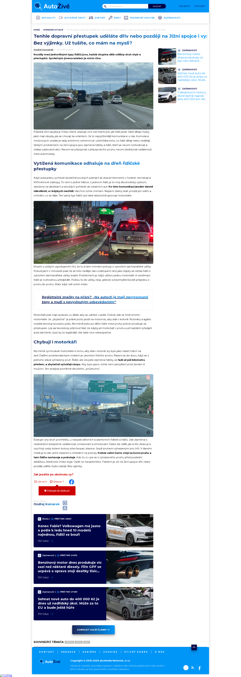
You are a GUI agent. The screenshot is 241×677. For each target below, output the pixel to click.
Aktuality (49, 18)
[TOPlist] (6, 675)
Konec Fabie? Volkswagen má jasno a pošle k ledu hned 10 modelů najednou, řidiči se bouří (69, 530)
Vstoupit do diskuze (58, 490)
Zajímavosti (172, 18)
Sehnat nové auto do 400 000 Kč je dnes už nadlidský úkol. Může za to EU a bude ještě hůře (68, 603)
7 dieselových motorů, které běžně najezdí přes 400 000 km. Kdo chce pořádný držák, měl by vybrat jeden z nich (192, 101)
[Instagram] (186, 668)
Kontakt (46, 652)
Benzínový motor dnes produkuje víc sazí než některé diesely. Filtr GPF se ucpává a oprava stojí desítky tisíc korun (191, 63)
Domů (37, 30)
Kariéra (90, 652)
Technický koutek (142, 18)
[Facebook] (198, 668)
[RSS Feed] (192, 668)
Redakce (68, 652)
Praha (78, 642)
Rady (117, 18)
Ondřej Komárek (43, 49)
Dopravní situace (53, 30)
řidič (87, 642)
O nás (160, 652)
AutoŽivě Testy (75, 18)
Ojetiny (100, 18)
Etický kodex (136, 652)
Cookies (110, 652)
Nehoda (69, 642)
